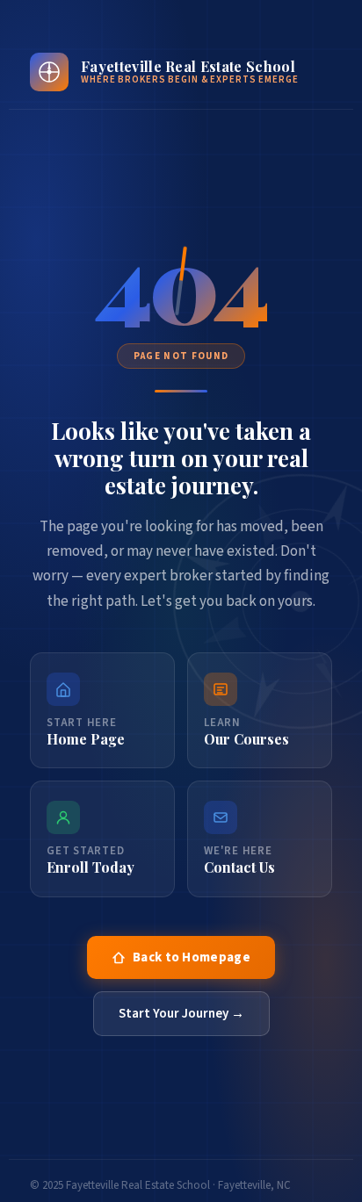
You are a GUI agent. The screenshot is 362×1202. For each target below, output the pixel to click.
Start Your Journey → (181, 1013)
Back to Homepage (191, 957)
